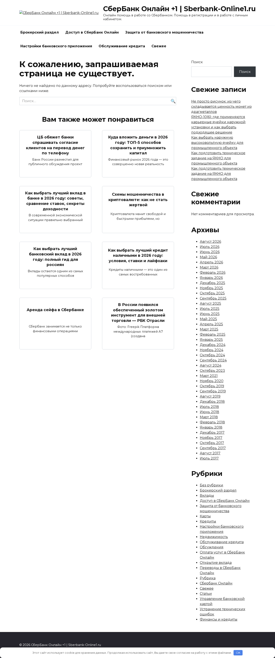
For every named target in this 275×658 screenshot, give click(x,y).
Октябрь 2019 (212, 386)
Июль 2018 (209, 407)
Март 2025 (209, 329)
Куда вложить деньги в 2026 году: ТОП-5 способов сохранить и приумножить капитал (138, 145)
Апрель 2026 (211, 262)
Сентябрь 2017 (213, 448)
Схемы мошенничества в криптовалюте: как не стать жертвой (138, 199)
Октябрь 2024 (212, 355)
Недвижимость (214, 537)
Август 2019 (210, 396)
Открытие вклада (216, 563)
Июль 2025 (209, 309)
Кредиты (208, 521)
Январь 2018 (211, 427)
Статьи (206, 594)
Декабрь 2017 (212, 432)
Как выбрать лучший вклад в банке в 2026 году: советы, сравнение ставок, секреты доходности (55, 201)
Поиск (197, 62)
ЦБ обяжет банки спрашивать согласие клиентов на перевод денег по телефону (55, 145)
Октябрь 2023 (212, 371)
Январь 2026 (211, 278)
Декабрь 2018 (212, 402)
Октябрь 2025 (212, 293)
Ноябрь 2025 (211, 288)
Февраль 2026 (212, 273)
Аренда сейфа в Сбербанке (55, 309)
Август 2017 (210, 453)
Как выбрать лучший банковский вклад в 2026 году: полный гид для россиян (55, 256)
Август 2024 (210, 365)
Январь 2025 (211, 340)
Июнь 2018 (209, 412)
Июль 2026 (209, 247)
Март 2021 (209, 376)
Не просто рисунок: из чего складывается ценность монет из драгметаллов (221, 106)
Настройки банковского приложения (56, 46)
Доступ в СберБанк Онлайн (92, 32)
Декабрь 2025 (212, 283)
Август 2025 (210, 303)
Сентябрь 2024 (213, 360)
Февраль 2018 (212, 422)
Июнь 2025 (210, 314)
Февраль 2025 (212, 334)
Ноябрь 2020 (211, 381)
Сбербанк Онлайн (216, 583)
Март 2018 (209, 417)
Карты (205, 516)
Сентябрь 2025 (213, 298)
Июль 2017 (209, 458)
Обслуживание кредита (122, 46)
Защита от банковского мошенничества (164, 32)
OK (238, 652)
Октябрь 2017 (212, 443)
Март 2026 (209, 267)
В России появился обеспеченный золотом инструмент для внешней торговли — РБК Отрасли (138, 312)
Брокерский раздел (39, 32)
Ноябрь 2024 (211, 350)
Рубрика (207, 578)
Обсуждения (211, 547)
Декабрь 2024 (212, 345)
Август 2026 (210, 242)
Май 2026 (208, 257)
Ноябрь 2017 (211, 438)
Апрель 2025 (211, 324)
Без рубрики (211, 485)
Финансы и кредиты (218, 619)
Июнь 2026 (210, 252)
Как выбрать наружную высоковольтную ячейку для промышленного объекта (217, 142)
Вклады (207, 496)
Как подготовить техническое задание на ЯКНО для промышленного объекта (218, 158)
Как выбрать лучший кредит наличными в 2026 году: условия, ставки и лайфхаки (138, 255)
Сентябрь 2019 (213, 391)
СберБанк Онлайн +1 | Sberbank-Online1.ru (179, 9)
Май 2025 (208, 319)
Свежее (158, 46)
